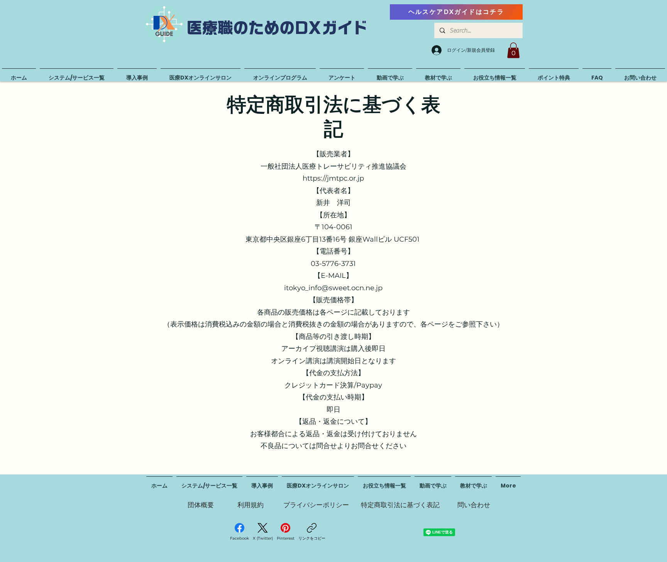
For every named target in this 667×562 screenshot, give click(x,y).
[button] (513, 50)
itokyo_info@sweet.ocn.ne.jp (333, 288)
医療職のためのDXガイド (277, 28)
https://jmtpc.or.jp (333, 178)
